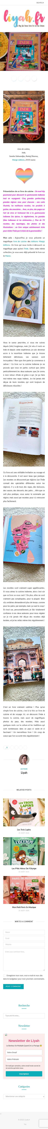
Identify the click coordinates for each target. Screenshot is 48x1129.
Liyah (16, 58)
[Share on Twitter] (20, 78)
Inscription (24, 1074)
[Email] (34, 78)
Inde (26, 249)
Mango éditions (18, 160)
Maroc (8, 256)
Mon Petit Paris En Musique (24, 907)
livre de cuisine (20, 242)
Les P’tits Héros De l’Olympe (24, 869)
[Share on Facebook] (14, 78)
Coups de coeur (24, 46)
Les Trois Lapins (24, 830)
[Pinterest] (27, 78)
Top (24, 1124)
